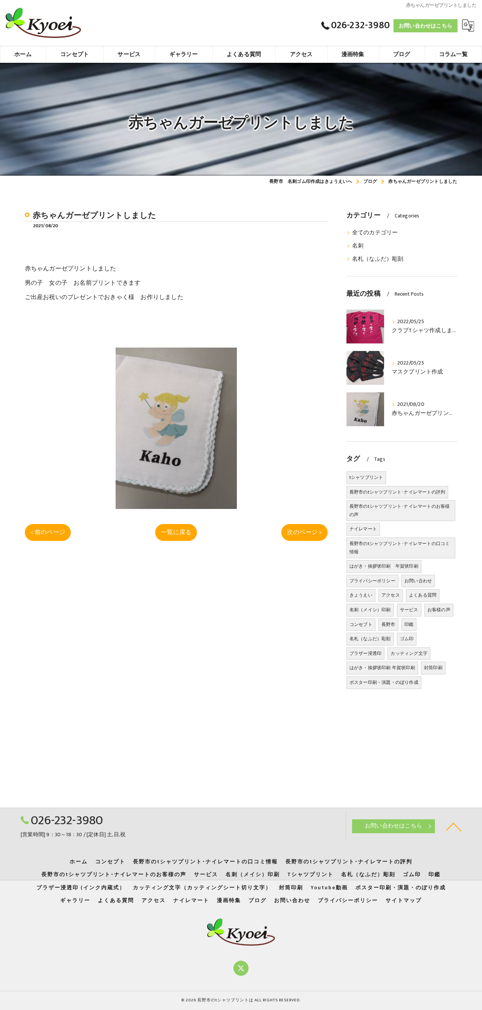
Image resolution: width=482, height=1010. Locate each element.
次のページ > (304, 532)
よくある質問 (422, 595)
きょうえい (360, 595)
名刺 (357, 246)
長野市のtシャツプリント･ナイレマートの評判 (397, 492)
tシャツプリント (366, 477)
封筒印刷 (433, 667)
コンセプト (360, 624)
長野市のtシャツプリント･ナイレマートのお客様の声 (399, 510)
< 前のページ (48, 532)
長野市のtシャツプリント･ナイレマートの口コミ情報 (399, 548)
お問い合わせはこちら (425, 25)
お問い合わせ (418, 581)
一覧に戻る (176, 532)
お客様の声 (438, 610)
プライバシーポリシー (372, 581)
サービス (409, 610)
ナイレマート (363, 529)
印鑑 (408, 624)
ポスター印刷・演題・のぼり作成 (383, 682)
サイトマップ (404, 900)
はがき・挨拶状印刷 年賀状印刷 (383, 566)
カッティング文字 (408, 653)
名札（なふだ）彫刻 (378, 259)
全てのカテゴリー (375, 232)
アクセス (390, 595)
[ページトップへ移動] (453, 826)
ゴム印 (407, 638)
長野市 (388, 624)
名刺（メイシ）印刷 (370, 610)
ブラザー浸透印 (365, 653)
